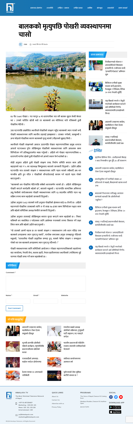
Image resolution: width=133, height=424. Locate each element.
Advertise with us (58, 403)
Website (64, 295)
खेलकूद (100, 8)
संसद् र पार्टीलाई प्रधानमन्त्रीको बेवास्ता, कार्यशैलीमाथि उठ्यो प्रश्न (110, 223)
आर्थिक (89, 8)
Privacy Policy (56, 407)
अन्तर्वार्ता (110, 8)
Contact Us (56, 400)
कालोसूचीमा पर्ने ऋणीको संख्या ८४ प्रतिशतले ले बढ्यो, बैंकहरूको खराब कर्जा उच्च (111, 182)
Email (36, 295)
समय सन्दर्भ (122, 8)
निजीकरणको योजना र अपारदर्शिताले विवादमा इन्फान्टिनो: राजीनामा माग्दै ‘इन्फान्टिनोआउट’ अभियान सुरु (109, 236)
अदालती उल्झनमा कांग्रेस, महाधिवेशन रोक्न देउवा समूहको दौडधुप (109, 169)
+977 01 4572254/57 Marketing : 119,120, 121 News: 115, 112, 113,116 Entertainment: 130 (27, 406)
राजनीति (50, 8)
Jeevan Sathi (84, 407)
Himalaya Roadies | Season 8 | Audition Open (93, 402)
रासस (25, 44)
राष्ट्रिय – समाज (63, 8)
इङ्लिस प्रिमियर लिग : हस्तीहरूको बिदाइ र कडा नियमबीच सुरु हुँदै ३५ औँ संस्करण (110, 159)
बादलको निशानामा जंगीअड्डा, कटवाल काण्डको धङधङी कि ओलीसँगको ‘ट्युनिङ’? (109, 196)
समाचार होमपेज (36, 8)
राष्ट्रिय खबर (78, 8)
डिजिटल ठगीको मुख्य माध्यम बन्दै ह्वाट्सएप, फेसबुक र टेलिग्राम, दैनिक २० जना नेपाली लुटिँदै (110, 211)
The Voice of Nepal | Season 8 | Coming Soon (93, 397)
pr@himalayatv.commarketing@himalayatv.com (29, 416)
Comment (11, 272)
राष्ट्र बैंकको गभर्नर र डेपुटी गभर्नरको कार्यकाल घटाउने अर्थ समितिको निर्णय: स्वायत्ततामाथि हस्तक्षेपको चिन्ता (109, 250)
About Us (55, 396)
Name (9, 295)
